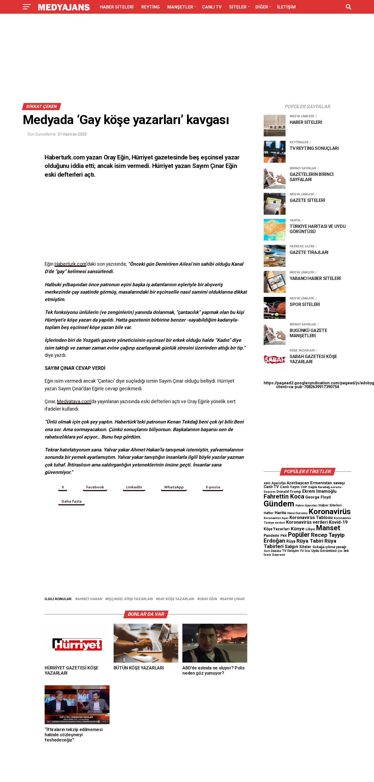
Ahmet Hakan (89, 599)
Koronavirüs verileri (307, 522)
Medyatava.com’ (74, 401)
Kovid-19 (338, 522)
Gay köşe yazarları (176, 599)
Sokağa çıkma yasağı (329, 547)
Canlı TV (271, 487)
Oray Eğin (208, 599)
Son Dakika (272, 551)
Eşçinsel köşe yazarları (130, 599)
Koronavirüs (330, 511)
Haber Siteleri (330, 505)
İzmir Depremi (274, 555)
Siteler (305, 547)
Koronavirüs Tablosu (311, 517)
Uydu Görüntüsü (323, 551)
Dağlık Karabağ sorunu (324, 487)
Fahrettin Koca (284, 496)
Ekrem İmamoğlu (319, 491)
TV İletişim (290, 551)
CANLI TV (211, 7)
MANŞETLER (180, 7)
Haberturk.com (70, 264)
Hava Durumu (297, 513)
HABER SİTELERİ (117, 7)
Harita (280, 512)
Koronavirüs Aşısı (276, 518)
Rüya (290, 541)
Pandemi (271, 535)
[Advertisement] (187, 59)
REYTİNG (150, 7)
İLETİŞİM (286, 7)
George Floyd (318, 497)
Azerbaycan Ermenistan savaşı (316, 482)
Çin (340, 551)
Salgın (291, 546)
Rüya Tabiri (310, 541)
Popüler (299, 534)
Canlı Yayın (290, 487)
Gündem (279, 503)
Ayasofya (278, 483)
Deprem (269, 492)
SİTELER (237, 7)
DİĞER (261, 7)
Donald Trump (289, 491)
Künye (297, 528)
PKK (283, 536)
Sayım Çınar (233, 599)
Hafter (269, 513)
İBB (346, 551)
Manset (328, 528)
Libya (310, 529)
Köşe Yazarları (277, 529)
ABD (267, 483)
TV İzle (305, 551)
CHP (304, 487)
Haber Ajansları (306, 505)
